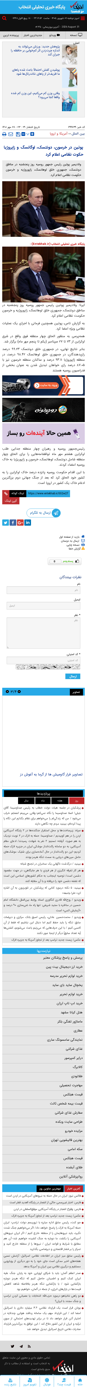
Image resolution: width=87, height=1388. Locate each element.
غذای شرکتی (74, 1049)
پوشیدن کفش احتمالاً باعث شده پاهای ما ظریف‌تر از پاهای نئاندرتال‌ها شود (36, 72)
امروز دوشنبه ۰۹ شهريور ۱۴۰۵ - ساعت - (55, 18)
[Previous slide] (19, 691)
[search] (5, 18)
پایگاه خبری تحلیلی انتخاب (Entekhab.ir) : (57, 244)
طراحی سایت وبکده (69, 1121)
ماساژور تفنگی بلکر (70, 1021)
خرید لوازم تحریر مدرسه (66, 976)
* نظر (77, 615)
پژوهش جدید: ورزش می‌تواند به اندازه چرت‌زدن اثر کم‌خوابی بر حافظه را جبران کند (35, 50)
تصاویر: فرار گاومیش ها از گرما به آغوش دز (51, 774)
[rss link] (29, 1346)
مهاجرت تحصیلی (71, 1085)
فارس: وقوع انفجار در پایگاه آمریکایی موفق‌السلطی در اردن (47, 1209)
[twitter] (5, 522)
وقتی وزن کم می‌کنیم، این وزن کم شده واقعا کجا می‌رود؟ (35, 95)
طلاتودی (77, 1076)
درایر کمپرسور (73, 1058)
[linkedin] (27, 522)
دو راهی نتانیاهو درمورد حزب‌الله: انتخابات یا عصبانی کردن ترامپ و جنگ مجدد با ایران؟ (42, 1298)
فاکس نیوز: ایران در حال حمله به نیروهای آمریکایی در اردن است (43, 1195)
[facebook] (13, 522)
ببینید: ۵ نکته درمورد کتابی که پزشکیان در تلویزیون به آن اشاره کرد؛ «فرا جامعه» (42, 890)
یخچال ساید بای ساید (67, 985)
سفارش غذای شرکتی (69, 1112)
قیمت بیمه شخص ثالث (66, 1103)
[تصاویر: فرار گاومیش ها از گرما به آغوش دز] (43, 734)
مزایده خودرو (74, 1131)
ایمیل (77, 599)
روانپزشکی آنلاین (71, 1176)
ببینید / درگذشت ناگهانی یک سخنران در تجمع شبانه (50, 863)
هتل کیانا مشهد (72, 1012)
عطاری (78, 1030)
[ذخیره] (18, 134)
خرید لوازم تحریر (71, 994)
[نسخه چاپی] (4, 134)
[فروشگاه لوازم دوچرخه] (43, 410)
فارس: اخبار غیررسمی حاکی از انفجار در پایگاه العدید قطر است (45, 1202)
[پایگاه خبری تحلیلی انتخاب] (77, 7)
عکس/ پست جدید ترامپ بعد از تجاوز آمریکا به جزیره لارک (46, 939)
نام (78, 584)
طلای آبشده (74, 1167)
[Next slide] (7, 691)
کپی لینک (11, 500)
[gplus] (20, 522)
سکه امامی (75, 1149)
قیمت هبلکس (73, 1094)
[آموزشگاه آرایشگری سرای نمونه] (43, 433)
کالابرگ (78, 1067)
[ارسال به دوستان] (10, 134)
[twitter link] (12, 1346)
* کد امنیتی (73, 654)
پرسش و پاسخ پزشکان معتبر (63, 957)
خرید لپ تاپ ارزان (70, 1003)
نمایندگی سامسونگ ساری (65, 1039)
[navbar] (83, 18)
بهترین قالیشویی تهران (67, 1140)
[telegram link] (21, 1346)
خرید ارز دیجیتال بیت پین (64, 967)
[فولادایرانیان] (43, 385)
